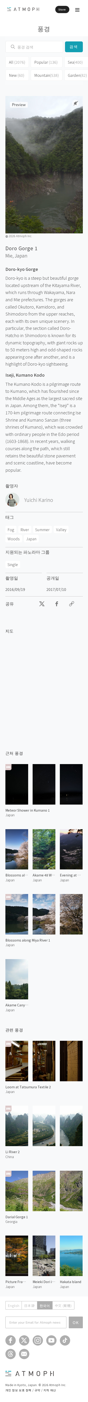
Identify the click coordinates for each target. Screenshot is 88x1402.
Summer (42, 529)
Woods (14, 538)
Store (62, 9)
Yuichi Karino (38, 499)
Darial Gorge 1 (16, 1216)
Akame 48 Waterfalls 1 (44, 875)
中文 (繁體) (63, 1305)
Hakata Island (70, 1281)
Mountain (46, 75)
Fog (11, 529)
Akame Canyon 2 (16, 1005)
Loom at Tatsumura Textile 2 (28, 1087)
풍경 (44, 28)
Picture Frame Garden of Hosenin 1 (16, 1281)
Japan (21, 255)
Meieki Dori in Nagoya (44, 1281)
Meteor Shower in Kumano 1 (27, 810)
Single (13, 564)
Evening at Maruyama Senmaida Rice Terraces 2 (71, 875)
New (16, 75)
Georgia (11, 1221)
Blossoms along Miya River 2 (16, 875)
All (17, 62)
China (9, 1156)
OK (76, 1322)
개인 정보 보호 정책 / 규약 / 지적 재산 (30, 1390)
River (24, 529)
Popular (46, 62)
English (13, 1305)
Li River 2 (12, 1151)
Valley (61, 529)
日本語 (29, 1305)
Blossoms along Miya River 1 (27, 940)
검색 (73, 47)
